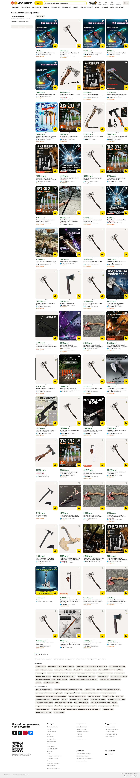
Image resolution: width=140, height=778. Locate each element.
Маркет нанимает (109, 736)
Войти (126, 3)
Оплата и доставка (81, 729)
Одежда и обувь (51, 739)
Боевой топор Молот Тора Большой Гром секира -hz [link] (92, 220)
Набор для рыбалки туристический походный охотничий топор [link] (92, 431)
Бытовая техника (51, 731)
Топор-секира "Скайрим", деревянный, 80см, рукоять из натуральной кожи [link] (70, 559)
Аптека (49, 744)
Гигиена (49, 734)
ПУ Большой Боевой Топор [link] (67, 303)
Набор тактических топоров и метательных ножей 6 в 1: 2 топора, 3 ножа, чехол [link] (93, 95)
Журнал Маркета (80, 739)
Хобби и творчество (52, 748)
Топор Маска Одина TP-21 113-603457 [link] (93, 136)
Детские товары (51, 765)
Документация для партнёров (84, 758)
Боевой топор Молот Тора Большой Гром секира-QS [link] (92, 304)
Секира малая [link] (40, 472)
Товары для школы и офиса (54, 756)
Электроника (50, 736)
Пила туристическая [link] (41, 515)
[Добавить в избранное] (55, 21)
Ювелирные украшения (53, 768)
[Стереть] (84, 3)
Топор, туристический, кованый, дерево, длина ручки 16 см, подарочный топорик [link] (115, 304)
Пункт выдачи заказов (111, 734)
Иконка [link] (38, 600)
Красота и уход (51, 746)
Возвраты (79, 736)
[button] (40, 16)
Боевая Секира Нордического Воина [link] (69, 178)
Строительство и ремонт (53, 763)
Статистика (7, 774)
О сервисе (79, 734)
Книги (48, 753)
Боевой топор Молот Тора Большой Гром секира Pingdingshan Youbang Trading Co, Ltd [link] (92, 600)
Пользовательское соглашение (20, 774)
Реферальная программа (111, 729)
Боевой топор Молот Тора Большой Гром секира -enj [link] (92, 262)
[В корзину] (55, 45)
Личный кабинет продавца (83, 753)
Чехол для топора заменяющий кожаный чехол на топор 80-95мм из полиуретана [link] (69, 389)
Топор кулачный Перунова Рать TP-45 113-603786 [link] (70, 95)
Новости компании (110, 727)
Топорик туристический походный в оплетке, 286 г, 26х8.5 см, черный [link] (45, 431)
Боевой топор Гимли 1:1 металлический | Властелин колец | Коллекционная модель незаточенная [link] (93, 472)
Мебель (49, 729)
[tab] (15, 7)
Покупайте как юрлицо (82, 731)
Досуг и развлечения (52, 727)
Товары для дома (51, 741)
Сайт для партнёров (81, 761)
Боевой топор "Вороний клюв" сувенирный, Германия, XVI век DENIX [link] (70, 643)
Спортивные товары (52, 758)
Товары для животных (52, 760)
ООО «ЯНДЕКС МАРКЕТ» (131, 773)
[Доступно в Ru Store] (30, 734)
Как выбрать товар (81, 727)
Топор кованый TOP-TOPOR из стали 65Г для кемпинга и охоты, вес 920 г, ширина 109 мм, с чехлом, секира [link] (46, 262)
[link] (41, 666)
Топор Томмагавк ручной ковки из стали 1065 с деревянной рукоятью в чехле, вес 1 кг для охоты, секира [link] (117, 346)
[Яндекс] (136, 775)
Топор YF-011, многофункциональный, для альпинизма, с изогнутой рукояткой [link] (117, 137)
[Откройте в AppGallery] (25, 734)
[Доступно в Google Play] (20, 734)
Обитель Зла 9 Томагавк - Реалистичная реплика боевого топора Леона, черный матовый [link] (68, 346)
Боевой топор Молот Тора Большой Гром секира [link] (69, 53)
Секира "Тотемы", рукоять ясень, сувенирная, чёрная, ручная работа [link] (69, 220)
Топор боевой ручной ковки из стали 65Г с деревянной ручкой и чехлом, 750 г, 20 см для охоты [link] (116, 389)
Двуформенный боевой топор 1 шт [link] (45, 52)
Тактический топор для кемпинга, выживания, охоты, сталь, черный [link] (45, 559)
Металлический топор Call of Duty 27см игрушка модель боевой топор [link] (69, 515)
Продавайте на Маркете (82, 756)
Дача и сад (49, 751)
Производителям (109, 731)
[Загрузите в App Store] (14, 734)
